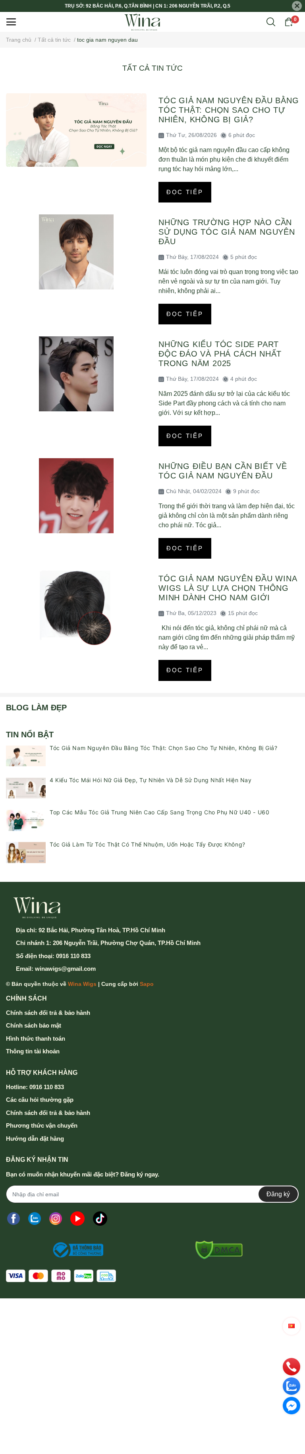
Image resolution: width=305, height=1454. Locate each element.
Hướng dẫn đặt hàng (35, 1138)
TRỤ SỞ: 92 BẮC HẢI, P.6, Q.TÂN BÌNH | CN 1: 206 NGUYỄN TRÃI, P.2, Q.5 (147, 6)
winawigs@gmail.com (65, 968)
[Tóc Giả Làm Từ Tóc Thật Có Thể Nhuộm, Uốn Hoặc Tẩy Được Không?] (26, 852)
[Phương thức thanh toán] (61, 1275)
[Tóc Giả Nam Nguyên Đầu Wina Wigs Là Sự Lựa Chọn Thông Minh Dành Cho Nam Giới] (76, 608)
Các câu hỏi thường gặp (39, 1099)
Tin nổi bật (30, 734)
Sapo (147, 984)
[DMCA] (216, 1250)
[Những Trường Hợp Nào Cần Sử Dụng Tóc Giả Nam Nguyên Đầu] (76, 251)
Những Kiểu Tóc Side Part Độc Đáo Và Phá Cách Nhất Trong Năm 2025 (220, 354)
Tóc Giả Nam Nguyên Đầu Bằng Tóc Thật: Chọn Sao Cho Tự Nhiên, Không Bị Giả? (228, 110)
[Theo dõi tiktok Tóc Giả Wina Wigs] (100, 1218)
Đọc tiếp (184, 192)
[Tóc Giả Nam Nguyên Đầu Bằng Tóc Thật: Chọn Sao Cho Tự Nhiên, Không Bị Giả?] (76, 130)
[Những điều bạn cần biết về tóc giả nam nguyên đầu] (76, 495)
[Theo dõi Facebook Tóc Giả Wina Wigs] (13, 1218)
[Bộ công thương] (75, 1250)
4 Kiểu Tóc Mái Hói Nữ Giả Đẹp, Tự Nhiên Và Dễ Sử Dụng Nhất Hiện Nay (151, 780)
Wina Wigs (82, 984)
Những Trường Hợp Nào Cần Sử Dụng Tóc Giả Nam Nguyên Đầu (226, 232)
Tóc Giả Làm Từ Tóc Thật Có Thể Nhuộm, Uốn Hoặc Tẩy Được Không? (147, 844)
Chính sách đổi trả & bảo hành (48, 1012)
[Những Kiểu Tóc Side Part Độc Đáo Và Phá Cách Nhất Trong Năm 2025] (76, 373)
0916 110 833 (73, 956)
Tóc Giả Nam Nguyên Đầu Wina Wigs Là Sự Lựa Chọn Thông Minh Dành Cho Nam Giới (227, 588)
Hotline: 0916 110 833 (35, 1087)
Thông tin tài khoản (33, 1051)
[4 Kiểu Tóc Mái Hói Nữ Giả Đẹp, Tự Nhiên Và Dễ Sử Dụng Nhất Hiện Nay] (26, 788)
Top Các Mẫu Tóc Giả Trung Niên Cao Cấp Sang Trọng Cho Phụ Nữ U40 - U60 (159, 812)
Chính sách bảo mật (33, 1025)
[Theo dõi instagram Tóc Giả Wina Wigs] (55, 1218)
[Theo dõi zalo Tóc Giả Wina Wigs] (34, 1218)
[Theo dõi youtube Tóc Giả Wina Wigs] (77, 1218)
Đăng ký (278, 1194)
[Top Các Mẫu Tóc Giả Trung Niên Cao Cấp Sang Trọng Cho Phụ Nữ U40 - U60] (26, 820)
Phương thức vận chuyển (41, 1125)
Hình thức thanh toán (35, 1038)
